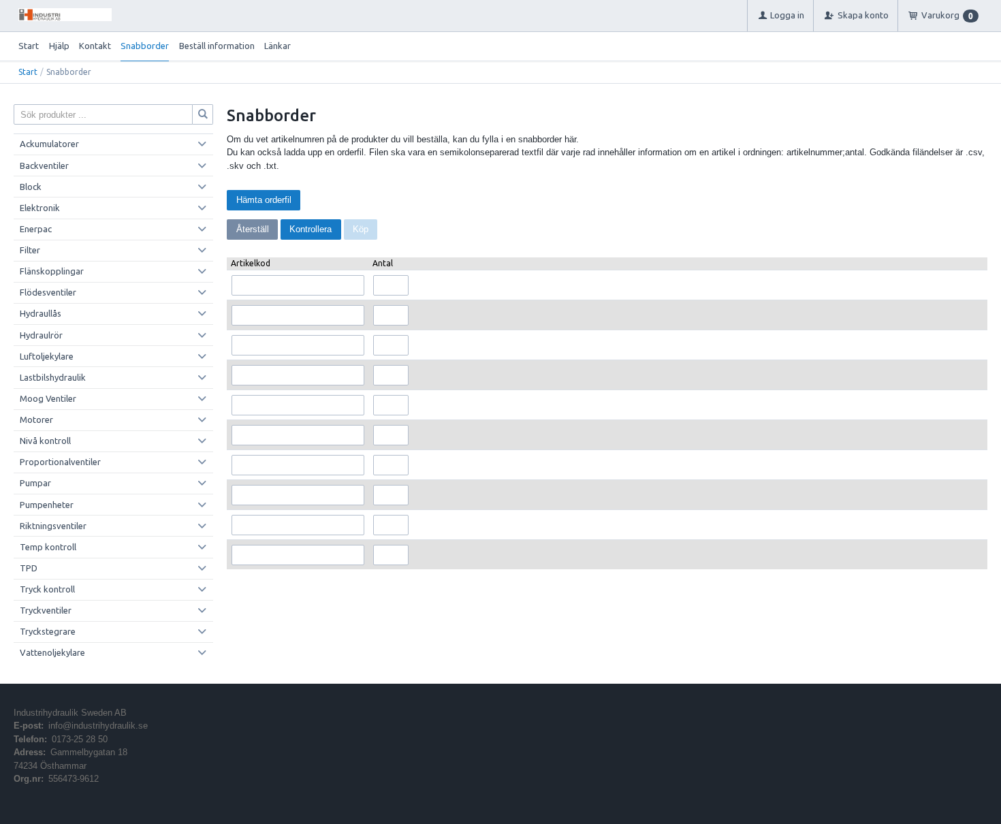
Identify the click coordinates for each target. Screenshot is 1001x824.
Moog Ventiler (48, 398)
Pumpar (35, 483)
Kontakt (95, 45)
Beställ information (217, 45)
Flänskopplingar (52, 271)
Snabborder (145, 45)
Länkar (277, 45)
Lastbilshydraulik (53, 377)
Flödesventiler (48, 292)
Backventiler (44, 165)
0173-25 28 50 (80, 739)
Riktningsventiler (53, 525)
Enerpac (36, 229)
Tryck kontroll (47, 589)
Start (28, 45)
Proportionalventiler (60, 461)
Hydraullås (40, 313)
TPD (28, 568)
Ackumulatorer (49, 143)
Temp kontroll (48, 547)
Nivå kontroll (45, 440)
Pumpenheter (47, 504)
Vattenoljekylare (52, 652)
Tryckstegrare (48, 631)
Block (31, 186)
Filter (30, 250)
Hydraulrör (41, 335)
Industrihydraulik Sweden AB (70, 713)
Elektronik (40, 207)
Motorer (36, 419)
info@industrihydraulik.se (98, 725)
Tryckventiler (46, 610)
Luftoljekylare (47, 356)
